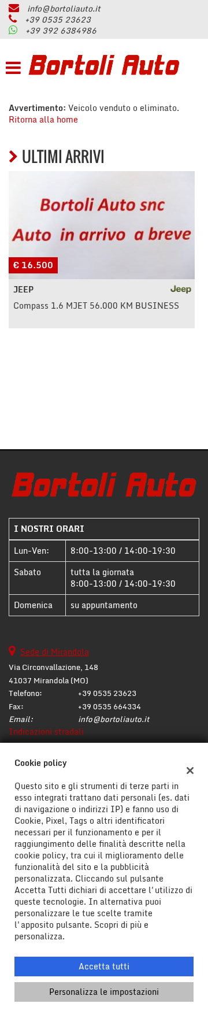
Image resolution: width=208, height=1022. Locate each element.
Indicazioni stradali (46, 731)
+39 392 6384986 (60, 30)
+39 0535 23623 (58, 19)
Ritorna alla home (43, 119)
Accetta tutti (104, 966)
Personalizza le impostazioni (104, 991)
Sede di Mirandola (54, 651)
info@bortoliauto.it (64, 8)
